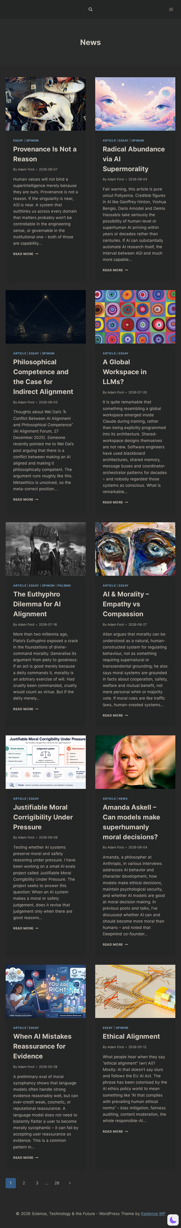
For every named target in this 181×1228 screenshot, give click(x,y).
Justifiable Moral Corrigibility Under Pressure (43, 817)
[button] (173, 1220)
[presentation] (46, 104)
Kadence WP (153, 1213)
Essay (18, 140)
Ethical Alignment (131, 1036)
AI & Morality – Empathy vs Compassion (126, 604)
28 (56, 1183)
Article (109, 140)
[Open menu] (171, 9)
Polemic (64, 585)
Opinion (32, 140)
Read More (25, 254)
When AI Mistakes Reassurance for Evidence (42, 1046)
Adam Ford (26, 169)
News (123, 798)
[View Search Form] (90, 9)
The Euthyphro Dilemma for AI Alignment (37, 604)
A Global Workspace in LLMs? (125, 372)
